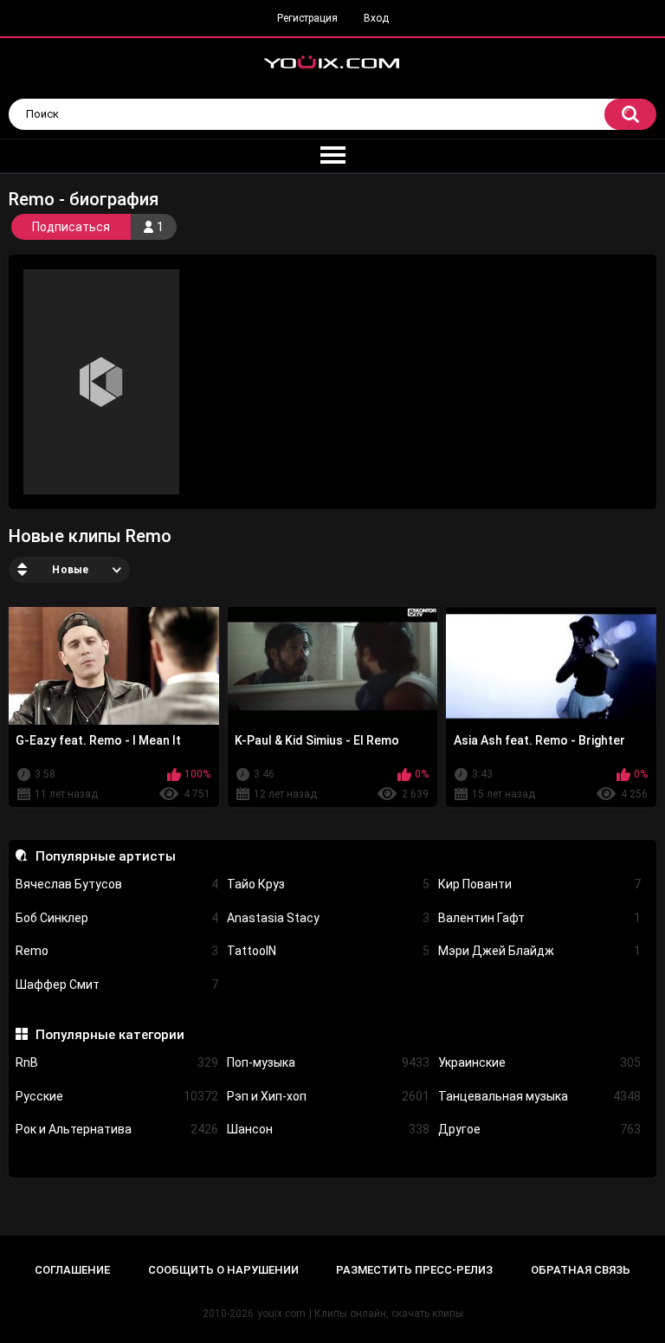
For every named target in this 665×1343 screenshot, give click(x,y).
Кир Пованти (539, 884)
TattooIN (328, 951)
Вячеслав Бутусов (117, 884)
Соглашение (72, 1269)
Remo (117, 951)
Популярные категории (110, 1035)
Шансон (328, 1129)
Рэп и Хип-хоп (328, 1096)
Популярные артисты (105, 856)
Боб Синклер (117, 918)
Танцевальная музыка (539, 1096)
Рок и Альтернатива (117, 1129)
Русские (117, 1096)
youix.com (281, 1313)
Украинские (539, 1062)
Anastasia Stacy (328, 918)
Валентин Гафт (539, 918)
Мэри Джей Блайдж (539, 951)
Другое (539, 1129)
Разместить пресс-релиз (414, 1269)
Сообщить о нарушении (223, 1269)
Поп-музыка (328, 1062)
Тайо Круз (328, 884)
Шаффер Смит (117, 984)
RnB (117, 1062)
